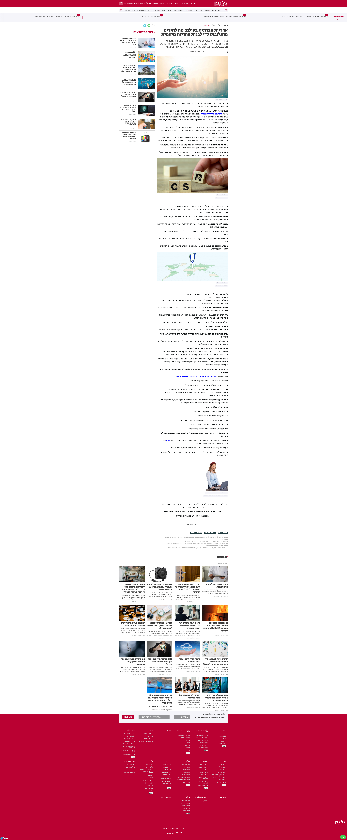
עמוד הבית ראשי (165, 10)
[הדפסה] (144, 25)
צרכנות (150, 785)
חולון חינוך (186, 767)
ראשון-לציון (205, 10)
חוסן (168, 440)
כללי (174, 10)
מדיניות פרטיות (154, 3)
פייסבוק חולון (204, 743)
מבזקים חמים (339, 16)
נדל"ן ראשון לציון (129, 741)
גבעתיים (213, 10)
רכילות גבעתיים (148, 739)
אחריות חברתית (196, 533)
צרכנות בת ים (222, 780)
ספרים (151, 791)
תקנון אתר (168, 3)
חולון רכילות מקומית (183, 780)
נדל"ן (133, 770)
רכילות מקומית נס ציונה (165, 775)
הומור (151, 778)
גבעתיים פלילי (148, 736)
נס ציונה (180, 10)
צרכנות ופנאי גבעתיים (146, 741)
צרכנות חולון (186, 782)
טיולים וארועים (130, 767)
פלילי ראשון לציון (129, 739)
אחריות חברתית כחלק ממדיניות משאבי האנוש (197, 376)
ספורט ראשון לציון (129, 744)
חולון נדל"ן (186, 772)
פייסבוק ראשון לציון (202, 735)
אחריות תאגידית (210, 533)
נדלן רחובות (204, 772)
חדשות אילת (186, 801)
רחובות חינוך (204, 765)
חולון (186, 10)
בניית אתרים (169, 833)
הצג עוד (224, 746)
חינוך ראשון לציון (129, 733)
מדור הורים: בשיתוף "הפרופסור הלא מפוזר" (146, 771)
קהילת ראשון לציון (184, 735)
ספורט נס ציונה (166, 772)
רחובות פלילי (204, 770)
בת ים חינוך (222, 765)
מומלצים (150, 775)
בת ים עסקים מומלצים (219, 775)
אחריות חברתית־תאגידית (211, 114)
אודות (162, 3)
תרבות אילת (186, 806)
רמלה (188, 748)
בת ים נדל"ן (222, 770)
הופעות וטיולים (148, 765)
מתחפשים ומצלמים (129, 772)
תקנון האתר (222, 736)
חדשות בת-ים (221, 782)
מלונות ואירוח (148, 767)
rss (225, 733)
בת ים (197, 10)
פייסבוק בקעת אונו (202, 738)
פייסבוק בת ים (203, 748)
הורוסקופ (205, 801)
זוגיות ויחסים (149, 783)
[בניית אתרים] (179, 833)
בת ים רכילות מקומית (219, 777)
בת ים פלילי (222, 767)
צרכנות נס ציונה (166, 781)
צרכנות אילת (185, 803)
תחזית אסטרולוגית (143, 10)
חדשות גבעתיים (148, 733)
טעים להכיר (155, 10)
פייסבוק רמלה (203, 745)
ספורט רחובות (203, 775)
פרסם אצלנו (185, 3)
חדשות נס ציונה (166, 779)
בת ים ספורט (222, 772)
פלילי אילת (186, 811)
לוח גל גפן (177, 3)
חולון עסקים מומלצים (183, 777)
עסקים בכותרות (148, 788)
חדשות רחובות (203, 767)
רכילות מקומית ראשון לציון (128, 751)
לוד (189, 750)
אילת (133, 10)
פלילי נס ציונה (167, 767)
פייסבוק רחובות (203, 740)
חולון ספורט (186, 775)
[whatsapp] (148, 25)
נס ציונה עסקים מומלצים (166, 784)
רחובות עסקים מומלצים (203, 782)
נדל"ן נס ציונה (166, 770)
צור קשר (223, 741)
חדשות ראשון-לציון (129, 736)
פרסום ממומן (222, 533)
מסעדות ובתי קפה (147, 780)
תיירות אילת (186, 808)
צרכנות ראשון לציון (129, 754)
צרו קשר (193, 3)
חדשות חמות (131, 765)
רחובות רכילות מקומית (203, 778)
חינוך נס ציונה (167, 765)
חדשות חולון (186, 765)
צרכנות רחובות (203, 785)
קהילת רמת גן (185, 738)
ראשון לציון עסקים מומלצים (129, 747)
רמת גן (220, 10)
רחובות (191, 10)
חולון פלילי (186, 770)
